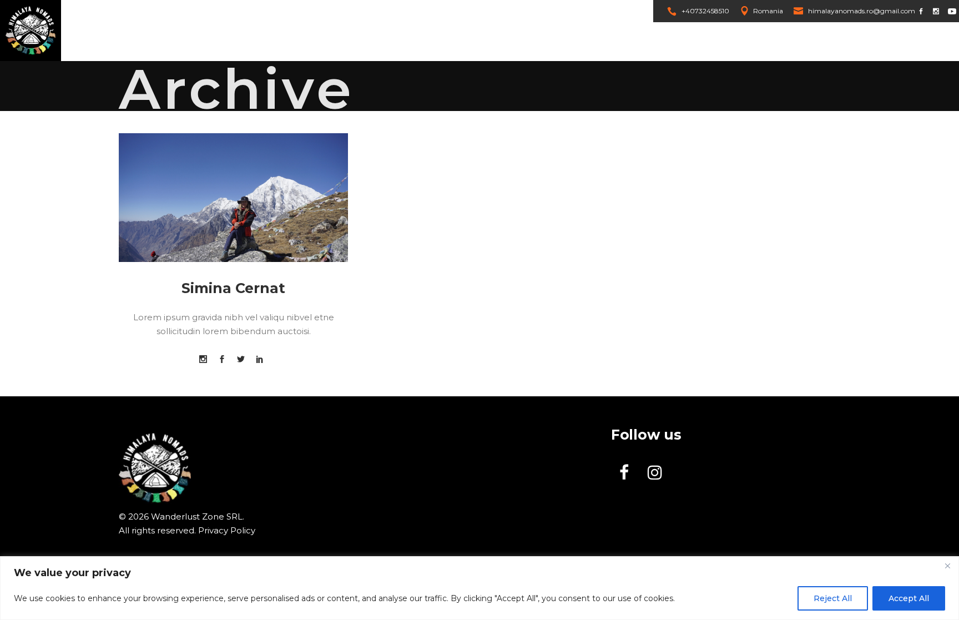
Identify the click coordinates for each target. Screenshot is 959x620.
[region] (479, 588)
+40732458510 (705, 11)
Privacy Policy (226, 530)
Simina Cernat (233, 288)
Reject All (833, 598)
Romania (768, 11)
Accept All (909, 598)
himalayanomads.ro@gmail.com (861, 11)
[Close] (947, 565)
